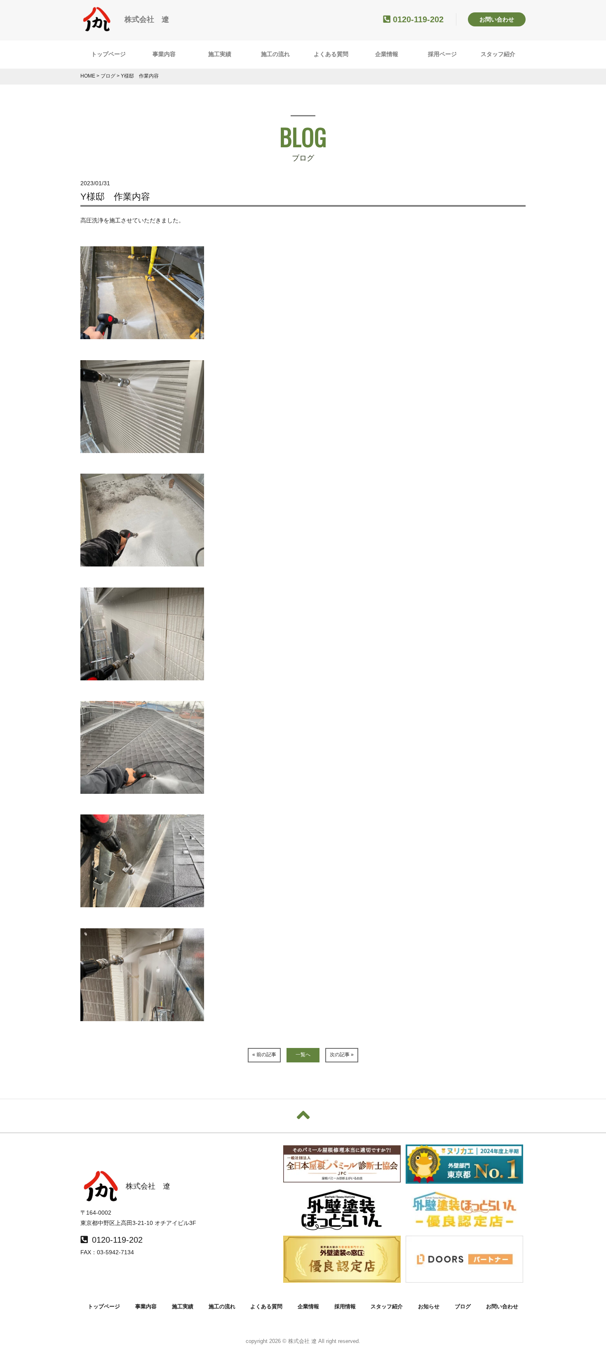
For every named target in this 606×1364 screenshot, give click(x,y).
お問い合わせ (496, 19)
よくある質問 (331, 54)
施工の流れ (275, 54)
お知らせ (428, 1306)
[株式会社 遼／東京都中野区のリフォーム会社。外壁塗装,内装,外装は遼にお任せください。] (96, 27)
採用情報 (345, 1306)
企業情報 (386, 54)
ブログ (463, 1306)
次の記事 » (342, 1054)
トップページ (108, 54)
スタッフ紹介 (498, 54)
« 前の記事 (264, 1054)
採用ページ (442, 54)
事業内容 (164, 54)
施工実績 (219, 54)
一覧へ (303, 1054)
